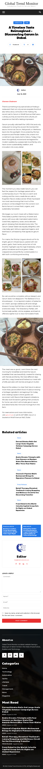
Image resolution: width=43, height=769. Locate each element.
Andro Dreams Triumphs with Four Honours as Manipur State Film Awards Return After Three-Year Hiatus (28, 460)
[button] (40, 12)
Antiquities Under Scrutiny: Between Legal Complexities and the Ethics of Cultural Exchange (30, 532)
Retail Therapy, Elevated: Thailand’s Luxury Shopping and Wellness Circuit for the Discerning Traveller (28, 491)
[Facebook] (16, 563)
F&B (27, 22)
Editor (23, 90)
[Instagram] (19, 563)
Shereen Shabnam (9, 101)
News (19, 438)
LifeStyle (18, 22)
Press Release (22, 484)
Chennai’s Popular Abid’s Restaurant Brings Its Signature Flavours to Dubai (27, 475)
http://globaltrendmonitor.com (21, 560)
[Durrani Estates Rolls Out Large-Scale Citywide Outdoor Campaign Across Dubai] (8, 443)
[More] (33, 45)
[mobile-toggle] (3, 12)
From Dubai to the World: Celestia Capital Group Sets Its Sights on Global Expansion (27, 507)
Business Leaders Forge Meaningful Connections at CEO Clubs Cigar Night (10, 531)
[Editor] (19, 90)
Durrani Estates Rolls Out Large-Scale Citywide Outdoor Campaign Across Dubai (27, 444)
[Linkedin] (23, 563)
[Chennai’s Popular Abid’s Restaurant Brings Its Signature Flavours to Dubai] (8, 474)
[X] (27, 563)
